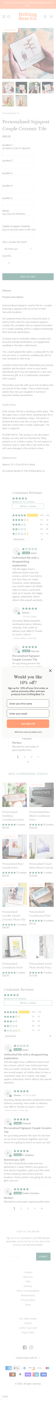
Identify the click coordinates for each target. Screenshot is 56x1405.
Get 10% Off (28, 723)
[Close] (50, 670)
